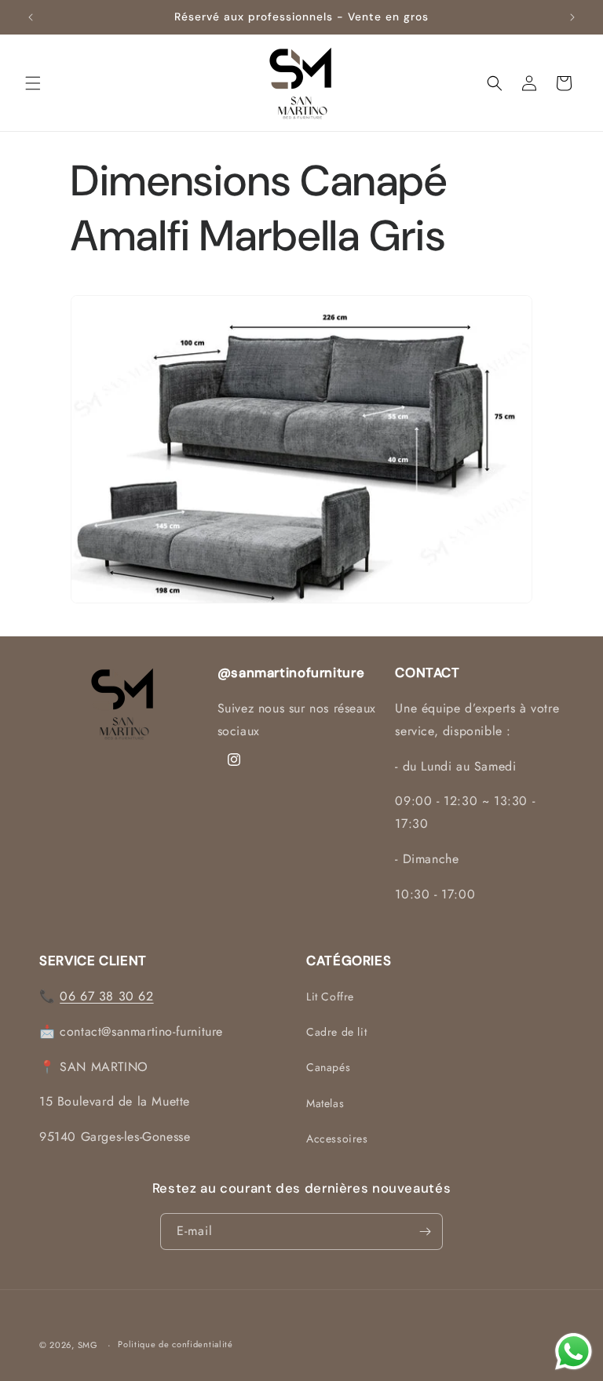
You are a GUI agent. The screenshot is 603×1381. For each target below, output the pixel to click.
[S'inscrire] (424, 1231)
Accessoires (337, 1138)
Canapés (328, 1067)
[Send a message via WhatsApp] (573, 1351)
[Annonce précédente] (30, 17)
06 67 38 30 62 (106, 996)
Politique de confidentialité (175, 1344)
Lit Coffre (330, 996)
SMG (88, 1345)
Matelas (325, 1103)
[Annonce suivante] (572, 17)
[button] (33, 83)
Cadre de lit (336, 1032)
